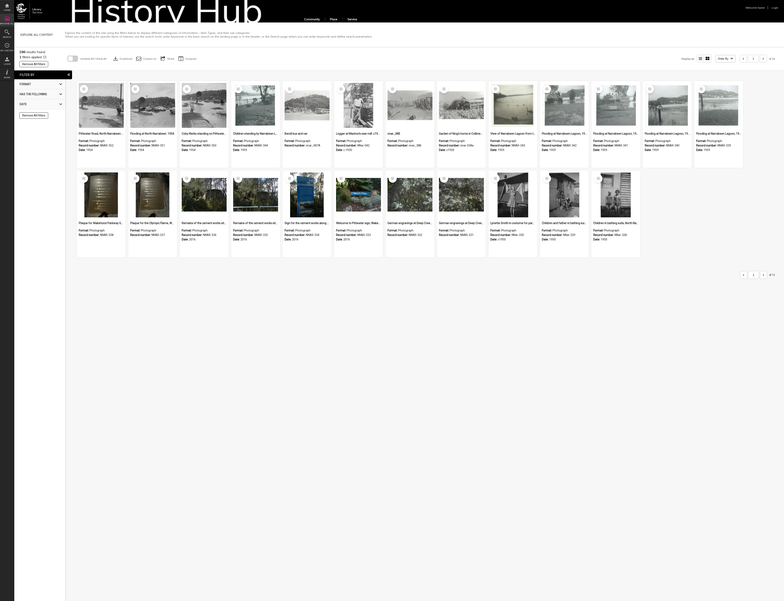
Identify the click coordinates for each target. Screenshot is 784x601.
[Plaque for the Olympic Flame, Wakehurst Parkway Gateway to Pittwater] (152, 194)
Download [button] (122, 59)
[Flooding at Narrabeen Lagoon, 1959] (564, 105)
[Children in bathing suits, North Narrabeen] (615, 194)
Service (352, 19)
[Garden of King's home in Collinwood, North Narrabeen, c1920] (461, 105)
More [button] (7, 77)
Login (7, 64)
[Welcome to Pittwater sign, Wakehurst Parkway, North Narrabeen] (358, 194)
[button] (146, 58)
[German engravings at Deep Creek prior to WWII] (410, 194)
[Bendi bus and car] (307, 105)
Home (7, 10)
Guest (761, 7)
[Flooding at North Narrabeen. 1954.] (152, 105)
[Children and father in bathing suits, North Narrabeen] (564, 194)
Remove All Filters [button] (33, 64)
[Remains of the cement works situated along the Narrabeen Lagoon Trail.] (204, 194)
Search (7, 37)
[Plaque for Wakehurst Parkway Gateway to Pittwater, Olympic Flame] (101, 194)
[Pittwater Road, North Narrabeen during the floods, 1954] (101, 105)
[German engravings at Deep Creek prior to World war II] (461, 194)
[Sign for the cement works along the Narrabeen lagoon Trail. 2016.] (307, 194)
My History (7, 50)
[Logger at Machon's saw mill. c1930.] (358, 105)
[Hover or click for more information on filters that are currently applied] (45, 57)
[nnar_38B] (410, 105)
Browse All (7, 23)
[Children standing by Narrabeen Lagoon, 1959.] (255, 105)
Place (333, 19)
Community (312, 19)
